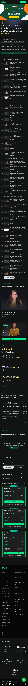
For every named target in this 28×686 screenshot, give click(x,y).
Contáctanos (18, 601)
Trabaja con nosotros (20, 584)
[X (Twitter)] (21, 684)
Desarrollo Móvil (5, 605)
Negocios (4, 616)
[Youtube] (2, 684)
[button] (14, 12)
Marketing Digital (5, 581)
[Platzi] (3, 2)
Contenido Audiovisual (4, 601)
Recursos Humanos (6, 622)
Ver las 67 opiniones (5, 386)
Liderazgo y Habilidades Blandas (6, 592)
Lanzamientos (18, 580)
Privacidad (17, 611)
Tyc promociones (19, 614)
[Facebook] (18, 684)
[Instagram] (6, 684)
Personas (8, 467)
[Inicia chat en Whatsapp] (24, 680)
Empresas (19, 467)
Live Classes (18, 577)
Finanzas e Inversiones (4, 626)
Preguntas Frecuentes (20, 599)
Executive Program (19, 582)
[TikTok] (14, 684)
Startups (4, 629)
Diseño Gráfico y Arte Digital (6, 609)
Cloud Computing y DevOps (6, 633)
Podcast (17, 587)
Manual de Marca (19, 593)
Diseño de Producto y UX (6, 597)
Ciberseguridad (5, 588)
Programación (5, 613)
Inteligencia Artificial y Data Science (6, 584)
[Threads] (25, 684)
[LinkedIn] (10, 684)
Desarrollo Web (5, 575)
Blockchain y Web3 (6, 619)
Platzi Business (18, 575)
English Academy (5, 578)
